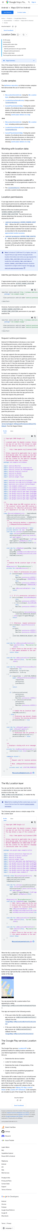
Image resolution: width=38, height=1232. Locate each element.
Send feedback (8, 30)
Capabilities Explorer (7, 1153)
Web (2, 1170)
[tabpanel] (19, 605)
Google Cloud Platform (8, 1210)
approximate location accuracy (15, 233)
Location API (22, 1048)
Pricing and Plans (6, 1181)
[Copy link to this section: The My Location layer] (25, 783)
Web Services (5, 1173)
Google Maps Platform (20, 18)
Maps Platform (21, 2)
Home (3, 18)
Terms (3, 1223)
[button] (19, 60)
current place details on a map (20, 115)
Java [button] (11, 431)
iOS (2, 1167)
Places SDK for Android (8, 1156)
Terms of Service (6, 1189)
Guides (6, 22)
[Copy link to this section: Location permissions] (25, 197)
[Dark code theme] (32, 289)
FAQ (2, 1150)
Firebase (3, 1207)
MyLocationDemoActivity (13, 95)
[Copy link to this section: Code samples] (18, 81)
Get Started (7, 12)
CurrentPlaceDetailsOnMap (14, 106)
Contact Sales (5, 1183)
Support (3, 1186)
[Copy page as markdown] (23, 34)
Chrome (3, 1204)
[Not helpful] (15, 26)
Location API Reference (17, 1090)
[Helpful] (12, 26)
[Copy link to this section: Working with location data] (30, 149)
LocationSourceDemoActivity (14, 100)
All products (4, 1216)
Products (9, 18)
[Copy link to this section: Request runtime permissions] (28, 338)
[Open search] (29, 2)
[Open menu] (3, 2)
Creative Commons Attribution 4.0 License (18, 1112)
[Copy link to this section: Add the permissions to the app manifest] (3, 278)
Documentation (8, 20)
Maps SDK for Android (20, 8)
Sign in (34, 2)
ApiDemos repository (11, 85)
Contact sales (21, 12)
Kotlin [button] (5, 431)
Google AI (4, 1213)
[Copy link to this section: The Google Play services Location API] (6, 1044)
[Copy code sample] (35, 289)
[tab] (5, 431)
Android (4, 8)
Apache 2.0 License (23, 1114)
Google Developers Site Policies (14, 1116)
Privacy (9, 1223)
